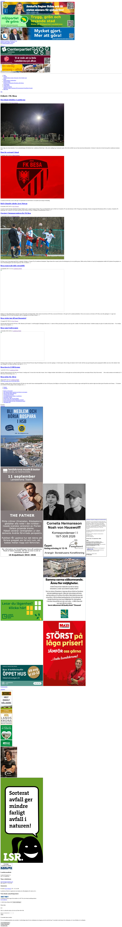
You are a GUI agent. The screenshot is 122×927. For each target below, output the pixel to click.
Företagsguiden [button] (6, 81)
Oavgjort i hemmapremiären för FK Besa (16, 213)
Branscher (11, 83)
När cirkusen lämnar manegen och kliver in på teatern (15, 392)
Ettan (4, 75)
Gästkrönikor (13, 80)
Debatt (5, 80)
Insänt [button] (4, 79)
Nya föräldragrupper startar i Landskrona (12, 396)
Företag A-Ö (6, 83)
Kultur (12, 77)
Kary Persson (15, 102)
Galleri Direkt (6, 85)
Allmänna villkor (7, 88)
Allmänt (5, 77)
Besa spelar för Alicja (8, 377)
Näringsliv (16, 77)
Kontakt (31, 88)
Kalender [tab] (5, 388)
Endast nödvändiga (5, 924)
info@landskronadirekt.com (7, 881)
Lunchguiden (6, 84)
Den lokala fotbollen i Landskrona (13, 100)
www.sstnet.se (4, 899)
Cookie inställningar (17, 902)
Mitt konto (5, 89)
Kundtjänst (26, 88)
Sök (2, 914)
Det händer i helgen (7, 397)
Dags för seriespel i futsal (10, 152)
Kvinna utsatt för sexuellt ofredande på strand (13, 399)
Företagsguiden (4, 686)
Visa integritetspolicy (5, 922)
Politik (22, 77)
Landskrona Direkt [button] (7, 86)
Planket (8, 80)
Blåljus (9, 77)
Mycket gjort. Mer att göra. (11, 398)
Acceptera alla (4, 925)
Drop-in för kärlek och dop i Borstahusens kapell (14, 401)
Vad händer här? (7, 402)
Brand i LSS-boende (8, 390)
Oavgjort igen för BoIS (8, 394)
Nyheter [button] (5, 76)
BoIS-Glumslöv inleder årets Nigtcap (14, 203)
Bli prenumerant (20, 88)
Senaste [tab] (5, 387)
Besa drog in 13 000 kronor (10, 367)
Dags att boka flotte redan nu (9, 393)
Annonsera (13, 88)
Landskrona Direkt (15, 216)
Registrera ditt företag (19, 83)
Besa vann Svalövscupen (9, 328)
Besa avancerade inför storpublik (13, 266)
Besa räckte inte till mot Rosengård (13, 318)
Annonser (3, 1)
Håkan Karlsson (16, 155)
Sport (25, 77)
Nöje (20, 77)
